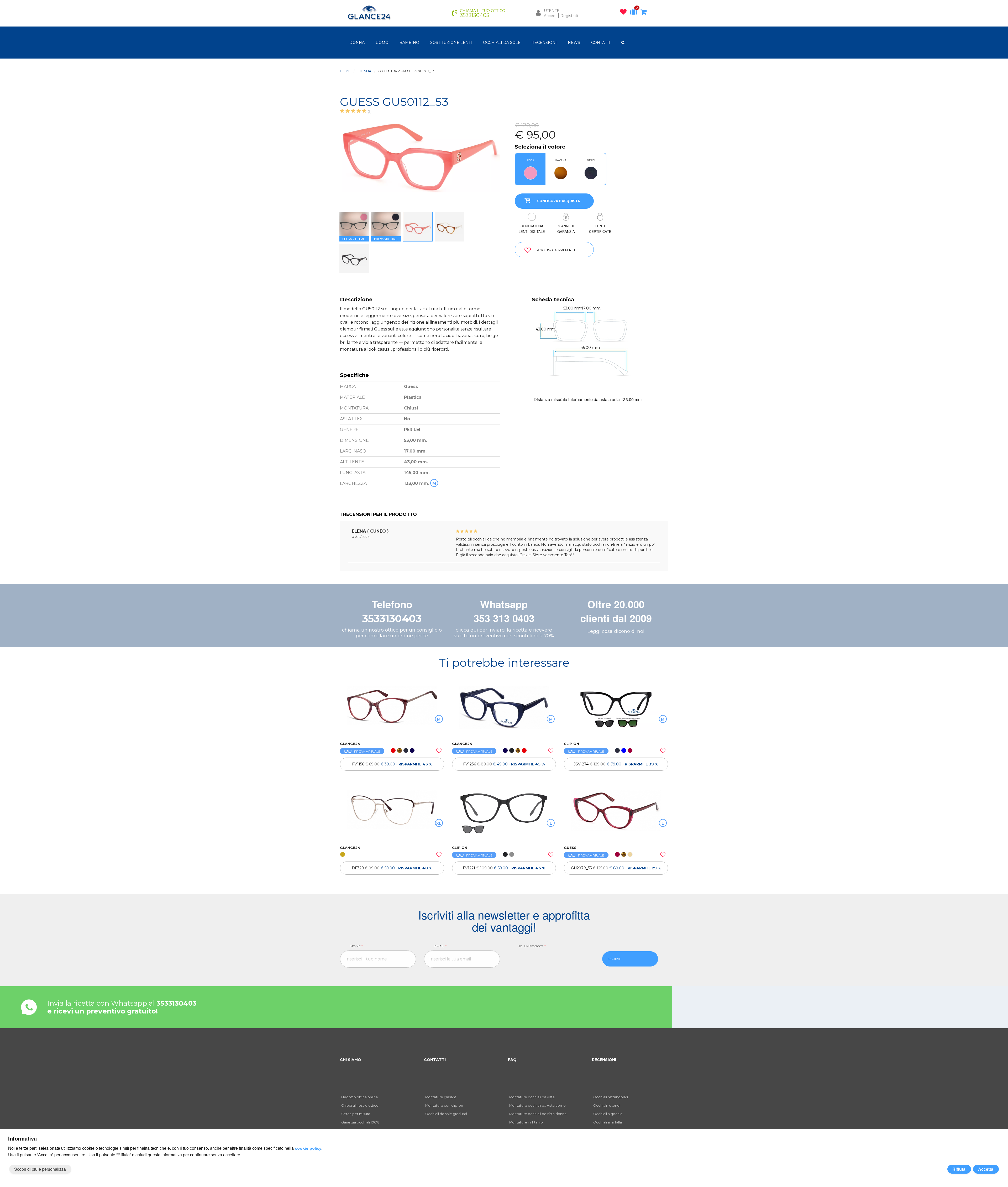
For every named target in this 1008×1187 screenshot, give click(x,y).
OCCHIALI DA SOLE (502, 42)
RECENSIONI (544, 42)
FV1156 (392, 764)
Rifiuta (958, 1169)
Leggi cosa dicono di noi (615, 631)
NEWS (574, 42)
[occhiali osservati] (624, 12)
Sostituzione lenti (451, 42)
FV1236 (504, 764)
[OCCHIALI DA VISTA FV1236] (504, 711)
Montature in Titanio (526, 1122)
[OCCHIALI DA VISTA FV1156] (392, 711)
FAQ (512, 1059)
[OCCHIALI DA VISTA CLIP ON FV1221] (504, 815)
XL (438, 823)
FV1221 (504, 868)
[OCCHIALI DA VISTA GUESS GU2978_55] (616, 815)
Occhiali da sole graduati (446, 1114)
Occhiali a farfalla (607, 1122)
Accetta (985, 1169)
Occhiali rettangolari (610, 1097)
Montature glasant (440, 1097)
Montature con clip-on (444, 1105)
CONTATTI (600, 42)
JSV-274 (616, 764)
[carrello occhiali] (644, 12)
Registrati (569, 15)
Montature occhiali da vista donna (537, 1114)
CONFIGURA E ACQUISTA (558, 201)
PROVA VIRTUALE (367, 751)
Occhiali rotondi (606, 1105)
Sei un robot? (532, 946)
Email (440, 946)
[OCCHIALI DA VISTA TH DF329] (392, 815)
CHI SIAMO (350, 1059)
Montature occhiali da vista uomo (537, 1105)
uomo (382, 42)
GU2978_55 (616, 868)
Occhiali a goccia (607, 1114)
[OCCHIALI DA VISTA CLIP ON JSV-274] (616, 711)
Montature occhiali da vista (532, 1097)
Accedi (550, 15)
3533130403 (392, 618)
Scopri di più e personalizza (40, 1169)
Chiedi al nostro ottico (360, 1105)
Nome (356, 946)
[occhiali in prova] (634, 12)
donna (357, 42)
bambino (409, 42)
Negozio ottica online (359, 1097)
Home (345, 71)
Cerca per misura (355, 1114)
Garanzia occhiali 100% (360, 1122)
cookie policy (308, 1148)
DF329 (392, 868)
